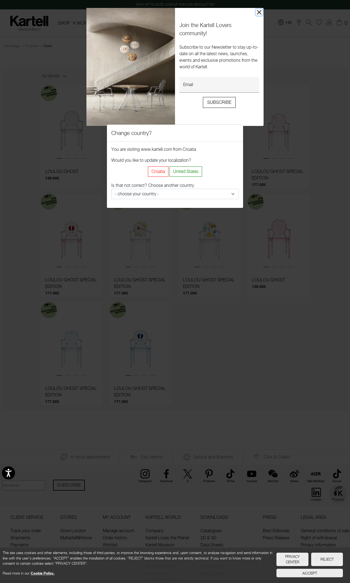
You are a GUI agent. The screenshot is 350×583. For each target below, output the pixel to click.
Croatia (158, 171)
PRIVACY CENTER (292, 559)
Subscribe (219, 102)
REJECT (327, 559)
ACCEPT (309, 573)
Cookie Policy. (43, 573)
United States (186, 171)
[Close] (259, 12)
